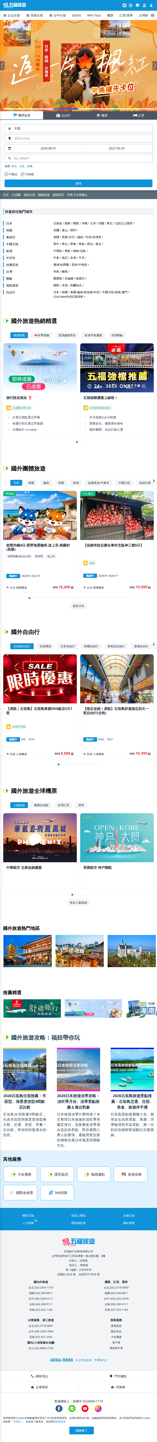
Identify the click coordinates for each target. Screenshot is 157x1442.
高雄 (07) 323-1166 (40, 1309)
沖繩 (84, 223)
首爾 (56, 230)
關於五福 (28, 1215)
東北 (110, 223)
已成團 (16, 195)
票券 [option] (81, 805)
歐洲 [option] (76, 483)
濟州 (73, 230)
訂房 (138, 115)
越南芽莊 (58, 195)
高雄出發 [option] (145, 483)
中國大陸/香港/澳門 (115, 292)
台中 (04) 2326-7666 (41, 1331)
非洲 (73, 258)
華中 (56, 244)
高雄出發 (34, 15)
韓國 (9, 230)
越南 (80, 237)
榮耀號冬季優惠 (141, 108)
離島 (65, 271)
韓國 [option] (31, 483)
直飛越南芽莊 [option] (67, 335)
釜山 (65, 230)
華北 (65, 244)
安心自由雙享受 (116, 108)
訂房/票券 (126, 15)
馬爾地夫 (76, 285)
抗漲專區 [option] (45, 646)
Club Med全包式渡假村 (68, 296)
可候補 (29, 174)
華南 (81, 244)
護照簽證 (116, 1326)
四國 (101, 223)
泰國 (56, 237)
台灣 (9, 271)
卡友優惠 (116, 1337)
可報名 (13, 174)
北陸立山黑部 (123, 223)
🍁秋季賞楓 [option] (41, 335)
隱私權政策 (78, 1223)
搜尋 (78, 183)
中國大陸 (12, 244)
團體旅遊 (21, 115)
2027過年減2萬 (40, 108)
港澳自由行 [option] (141, 646)
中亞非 (10, 258)
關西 (76, 223)
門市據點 (118, 1376)
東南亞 (10, 237)
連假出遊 (29, 195)
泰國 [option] (61, 483)
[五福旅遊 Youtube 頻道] (85, 1408)
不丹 (81, 258)
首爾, (30, 166)
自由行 (76, 15)
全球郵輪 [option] (117, 335)
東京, (14, 166)
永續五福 (129, 1215)
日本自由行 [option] (68, 646)
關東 (67, 223)
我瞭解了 (81, 1430)
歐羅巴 (80, 278)
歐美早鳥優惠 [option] (93, 335)
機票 (110, 15)
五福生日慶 (15, 108)
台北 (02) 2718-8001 (41, 1326)
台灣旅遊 (145, 15)
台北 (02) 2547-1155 (41, 1287)
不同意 (16, 1421)
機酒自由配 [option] (41, 805)
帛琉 (65, 285)
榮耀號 (57, 278)
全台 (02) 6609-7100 (41, 1348)
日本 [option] (16, 483)
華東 (73, 244)
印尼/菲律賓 (93, 237)
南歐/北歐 (79, 251)
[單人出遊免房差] (78, 65)
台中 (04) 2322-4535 (116, 1298)
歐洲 (9, 251)
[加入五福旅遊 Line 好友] (137, 5)
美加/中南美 (79, 264)
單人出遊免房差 (91, 108)
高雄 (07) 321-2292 (40, 1337)
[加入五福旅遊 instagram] (98, 1408)
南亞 (65, 258)
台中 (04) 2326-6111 (41, 1298)
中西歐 (57, 251)
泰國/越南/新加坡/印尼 (85, 292)
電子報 (116, 1342)
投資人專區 (78, 1215)
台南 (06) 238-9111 (40, 1304)
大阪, (22, 166)
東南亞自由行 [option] (116, 646)
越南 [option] (46, 483)
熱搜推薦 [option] (19, 335)
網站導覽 (129, 1223)
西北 (90, 244)
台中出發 (57, 15)
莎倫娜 (69, 278)
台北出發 (11, 15)
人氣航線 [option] (19, 805)
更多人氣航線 (78, 902)
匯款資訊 (116, 1331)
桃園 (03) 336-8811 (40, 1293)
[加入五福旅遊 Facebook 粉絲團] (59, 1408)
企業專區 (39, 1387)
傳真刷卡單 (116, 1348)
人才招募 (28, 1223)
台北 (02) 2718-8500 (116, 1287)
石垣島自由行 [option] (22, 646)
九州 (93, 223)
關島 (56, 285)
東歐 (67, 251)
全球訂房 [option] (63, 805)
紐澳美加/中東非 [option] (98, 483)
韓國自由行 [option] (91, 646)
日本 (9, 223)
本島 (56, 271)
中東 (56, 258)
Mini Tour (94, 15)
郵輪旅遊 (44, 195)
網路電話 (39, 1376)
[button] (2, 65)
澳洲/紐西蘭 (61, 264)
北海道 (57, 223)
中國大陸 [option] (124, 483)
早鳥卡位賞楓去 (65, 108)
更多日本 (78, 606)
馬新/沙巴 (68, 237)
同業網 (118, 1387)
